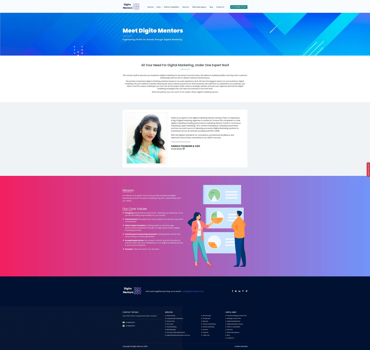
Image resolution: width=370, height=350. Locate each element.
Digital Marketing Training (235, 324)
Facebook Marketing (209, 324)
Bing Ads (205, 321)
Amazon (205, 330)
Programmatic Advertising (174, 318)
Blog (211, 7)
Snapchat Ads (170, 316)
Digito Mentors (138, 346)
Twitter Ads (206, 335)
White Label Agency (199, 7)
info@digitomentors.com (193, 291)
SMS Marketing (171, 330)
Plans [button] (159, 7)
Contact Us (220, 7)
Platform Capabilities (171, 7)
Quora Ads (169, 324)
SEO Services (207, 316)
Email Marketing (171, 327)
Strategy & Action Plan (234, 318)
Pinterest (205, 332)
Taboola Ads (170, 321)
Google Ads (206, 318)
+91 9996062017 (130, 322)
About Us (185, 7)
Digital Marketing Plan (233, 321)
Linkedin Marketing (208, 327)
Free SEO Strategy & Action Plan (237, 316)
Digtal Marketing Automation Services (178, 335)
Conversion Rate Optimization (175, 332)
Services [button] (150, 7)
